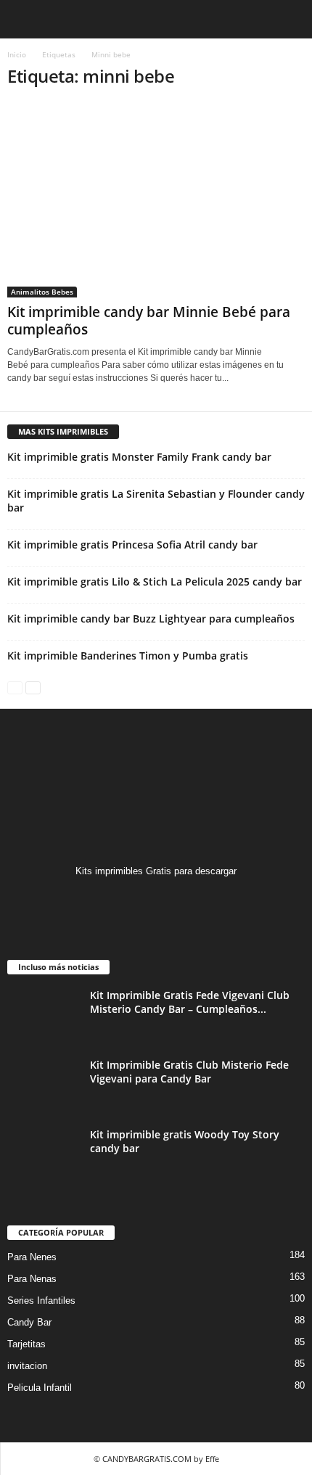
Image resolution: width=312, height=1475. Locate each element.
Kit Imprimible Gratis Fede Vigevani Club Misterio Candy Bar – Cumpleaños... (190, 1002)
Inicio (16, 54)
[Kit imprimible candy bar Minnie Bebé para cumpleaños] (156, 199)
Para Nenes (32, 1257)
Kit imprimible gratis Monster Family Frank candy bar (139, 457)
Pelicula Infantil (39, 1387)
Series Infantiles (41, 1300)
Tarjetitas (26, 1344)
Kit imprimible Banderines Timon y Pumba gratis (127, 655)
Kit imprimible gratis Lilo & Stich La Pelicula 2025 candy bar (154, 581)
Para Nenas (32, 1278)
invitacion (27, 1365)
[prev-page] (14, 686)
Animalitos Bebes (42, 292)
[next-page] (33, 686)
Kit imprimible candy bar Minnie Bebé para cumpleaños (148, 321)
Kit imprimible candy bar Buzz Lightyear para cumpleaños (151, 618)
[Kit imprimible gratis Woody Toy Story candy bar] (43, 1154)
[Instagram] (156, 899)
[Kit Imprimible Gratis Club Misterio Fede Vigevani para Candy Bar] (43, 1085)
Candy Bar (29, 1322)
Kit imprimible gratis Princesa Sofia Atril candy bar (132, 544)
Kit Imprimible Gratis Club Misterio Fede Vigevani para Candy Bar (189, 1071)
